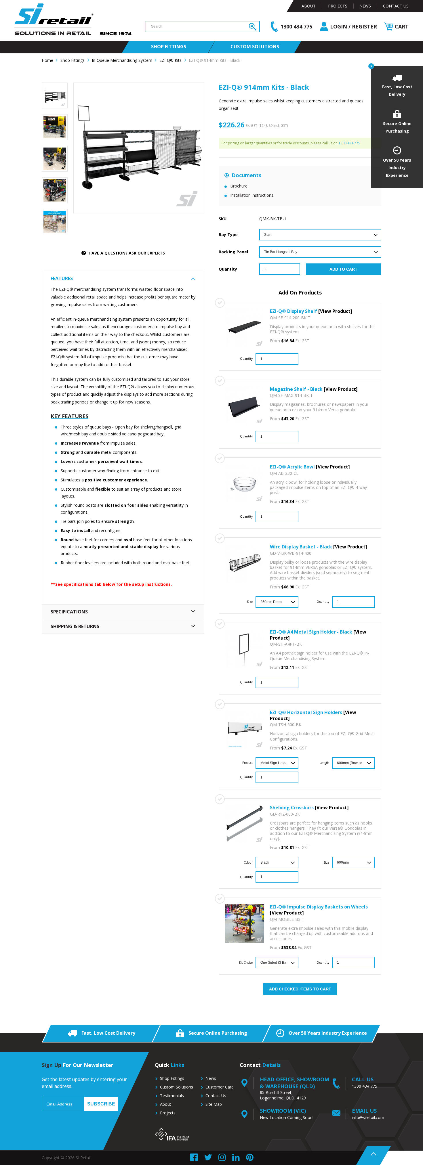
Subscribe (101, 1103)
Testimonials (172, 1095)
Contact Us (396, 6)
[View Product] (335, 311)
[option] (55, 95)
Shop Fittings (172, 1078)
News (365, 6)
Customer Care (219, 1087)
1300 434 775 (349, 143)
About (309, 6)
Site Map (213, 1104)
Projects (337, 6)
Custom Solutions (176, 1087)
